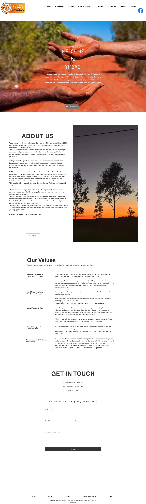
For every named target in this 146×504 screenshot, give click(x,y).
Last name (79, 410)
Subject (77, 421)
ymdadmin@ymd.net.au (75, 387)
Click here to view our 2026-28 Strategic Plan (25, 214)
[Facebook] (140, 10)
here (15, 156)
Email (47, 421)
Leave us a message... (52, 432)
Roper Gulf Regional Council (23, 147)
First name (49, 410)
